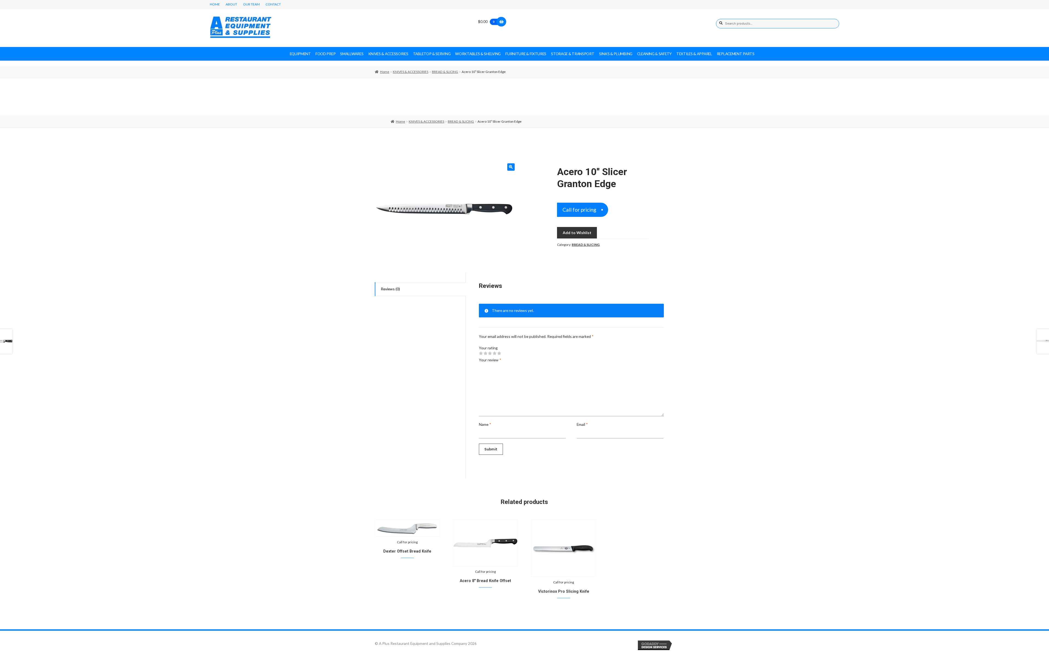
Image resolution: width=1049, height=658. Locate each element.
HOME (215, 4)
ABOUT (231, 4)
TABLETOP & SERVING (432, 53)
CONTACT (273, 4)
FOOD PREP (325, 53)
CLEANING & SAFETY (654, 53)
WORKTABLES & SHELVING (478, 53)
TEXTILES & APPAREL (694, 53)
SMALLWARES (351, 53)
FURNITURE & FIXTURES (525, 53)
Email (582, 424)
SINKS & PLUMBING (615, 53)
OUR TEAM (251, 4)
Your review (490, 360)
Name (485, 424)
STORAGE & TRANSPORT (572, 53)
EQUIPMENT (300, 53)
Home (384, 72)
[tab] (420, 289)
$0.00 (486, 21)
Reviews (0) (390, 289)
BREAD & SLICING (445, 72)
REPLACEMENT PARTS (736, 53)
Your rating (488, 348)
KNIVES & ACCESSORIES (388, 53)
